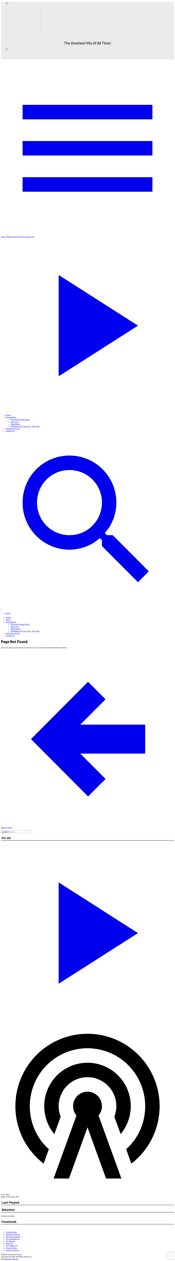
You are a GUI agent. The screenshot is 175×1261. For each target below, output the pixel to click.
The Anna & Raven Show (20, 419)
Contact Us (10, 431)
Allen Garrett (15, 424)
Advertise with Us (13, 428)
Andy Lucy (14, 422)
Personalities (11, 417)
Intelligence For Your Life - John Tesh (25, 426)
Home (8, 415)
